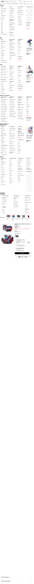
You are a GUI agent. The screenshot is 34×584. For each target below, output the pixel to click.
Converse (19, 72)
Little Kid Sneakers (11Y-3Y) (20, 107)
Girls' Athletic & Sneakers (20, 100)
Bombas (19, 146)
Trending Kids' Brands (20, 67)
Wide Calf (28, 25)
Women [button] (1, 3)
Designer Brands (20, 158)
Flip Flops (10, 15)
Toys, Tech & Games (12, 148)
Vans (10, 183)
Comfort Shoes (3, 15)
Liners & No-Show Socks (3, 152)
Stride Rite (19, 82)
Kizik (10, 168)
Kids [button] (5, 3)
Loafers (2, 23)
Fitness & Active (11, 136)
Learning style (29, 48)
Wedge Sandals (11, 17)
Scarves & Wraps (11, 141)
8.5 (27, 15)
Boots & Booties (3, 10)
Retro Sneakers (3, 113)
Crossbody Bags (3, 133)
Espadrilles (2, 18)
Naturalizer (2, 177)
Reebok (27, 111)
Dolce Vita (2, 167)
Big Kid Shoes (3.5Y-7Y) (4, 75)
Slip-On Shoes (11, 77)
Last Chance (27, 212)
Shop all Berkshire (17, 226)
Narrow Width (28, 22)
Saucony (10, 178)
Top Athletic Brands (12, 158)
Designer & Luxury (12, 133)
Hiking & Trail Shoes (4, 106)
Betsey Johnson (3, 162)
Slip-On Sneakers (11, 28)
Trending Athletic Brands (29, 97)
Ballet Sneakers (3, 101)
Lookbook (27, 3)
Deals (26, 210)
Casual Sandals (11, 8)
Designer (19, 16)
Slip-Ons (2, 58)
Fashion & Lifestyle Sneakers (12, 24)
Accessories (20, 56)
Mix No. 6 (27, 166)
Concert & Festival (20, 14)
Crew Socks (2, 150)
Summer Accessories (20, 129)
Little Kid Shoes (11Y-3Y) (4, 72)
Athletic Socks (3, 146)
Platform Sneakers (3, 111)
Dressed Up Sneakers (12, 53)
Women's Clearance (5, 195)
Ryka (10, 176)
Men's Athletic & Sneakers (12, 97)
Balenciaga (19, 161)
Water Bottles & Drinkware (11, 152)
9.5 (31, 15)
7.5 (29, 13)
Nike (18, 52)
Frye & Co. (2, 172)
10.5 (29, 17)
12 (29, 19)
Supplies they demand (29, 75)
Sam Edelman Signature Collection (29, 169)
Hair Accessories (11, 138)
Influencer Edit (20, 21)
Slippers (2, 30)
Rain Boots (2, 55)
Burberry (19, 165)
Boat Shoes (2, 43)
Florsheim (19, 50)
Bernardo (19, 163)
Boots (2, 45)
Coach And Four (28, 161)
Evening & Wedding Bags (4, 135)
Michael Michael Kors (21, 175)
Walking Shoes (11, 29)
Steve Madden (3, 181)
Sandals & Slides (16, 206)
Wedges (2, 32)
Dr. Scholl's (2, 169)
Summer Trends (20, 24)
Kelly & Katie (28, 165)
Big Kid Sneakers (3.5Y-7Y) (20, 110)
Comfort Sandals (11, 10)
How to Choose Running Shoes (28, 118)
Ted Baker (19, 180)
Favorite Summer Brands (4, 159)
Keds (10, 166)
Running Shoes (11, 26)
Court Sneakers (11, 22)
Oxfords (10, 58)
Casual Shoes (3, 11)
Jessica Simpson (3, 174)
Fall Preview (19, 17)
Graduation (19, 19)
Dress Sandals (11, 11)
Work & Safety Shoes (4, 34)
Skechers (19, 80)
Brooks (19, 45)
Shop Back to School (28, 54)
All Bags (2, 126)
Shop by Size (3, 66)
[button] (30, 253)
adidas (19, 42)
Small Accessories (12, 145)
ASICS (27, 101)
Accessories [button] (21, 3)
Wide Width (28, 24)
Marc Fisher (2, 176)
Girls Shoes (11, 66)
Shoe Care (10, 143)
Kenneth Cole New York (20, 171)
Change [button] (23, 250)
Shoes (2, 6)
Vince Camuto (3, 184)
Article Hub (19, 8)
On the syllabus (29, 135)
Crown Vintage (28, 163)
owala (19, 153)
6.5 (31, 11)
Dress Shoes (2, 17)
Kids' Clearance (27, 195)
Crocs (19, 48)
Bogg (18, 144)
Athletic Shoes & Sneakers (12, 20)
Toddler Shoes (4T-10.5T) (3, 70)
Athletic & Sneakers (4, 8)
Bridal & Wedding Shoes (20, 12)
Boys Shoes (11, 79)
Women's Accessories (20, 131)
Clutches (2, 131)
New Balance (20, 75)
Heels (2, 22)
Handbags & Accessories (4, 207)
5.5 (27, 11)
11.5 (27, 19)
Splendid (19, 178)
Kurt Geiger (19, 173)
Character (2, 84)
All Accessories (11, 126)
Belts (10, 131)
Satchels (2, 139)
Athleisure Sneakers (4, 99)
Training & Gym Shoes (4, 118)
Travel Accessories (12, 150)
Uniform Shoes (3, 93)
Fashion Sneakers (3, 104)
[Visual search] (20, 1)
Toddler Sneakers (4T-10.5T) (21, 105)
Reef (18, 53)
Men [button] (3, 3)
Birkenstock (19, 43)
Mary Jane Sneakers (4, 109)
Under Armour (11, 182)
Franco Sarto (3, 171)
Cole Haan (19, 47)
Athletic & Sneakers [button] (10, 3)
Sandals (10, 6)
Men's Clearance (16, 195)
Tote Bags (2, 142)
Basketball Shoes (11, 101)
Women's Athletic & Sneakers (4, 97)
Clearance (28, 28)
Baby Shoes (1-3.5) (3, 67)
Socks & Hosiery (11, 35)
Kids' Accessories (21, 135)
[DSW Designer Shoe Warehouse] (3, 1)
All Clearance (27, 209)
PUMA (27, 109)
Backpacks (2, 128)
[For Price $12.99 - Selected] (17, 236)
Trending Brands (20, 139)
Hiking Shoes (3, 53)
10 (27, 17)
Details (16, 229)
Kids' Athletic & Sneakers (20, 97)
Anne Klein (2, 160)
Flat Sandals (11, 13)
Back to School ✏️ (16, 3)
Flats (1, 20)
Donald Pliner (20, 166)
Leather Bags (3, 137)
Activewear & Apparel (12, 128)
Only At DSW (28, 158)
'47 (18, 141)
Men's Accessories (21, 133)
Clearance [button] (31, 3)
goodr (19, 148)
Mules (2, 25)
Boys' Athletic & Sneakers (20, 102)
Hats (10, 140)
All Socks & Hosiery (4, 145)
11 (31, 17)
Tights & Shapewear (4, 154)
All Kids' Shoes (3, 79)
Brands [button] (25, 3)
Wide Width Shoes (3, 60)
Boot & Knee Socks (4, 148)
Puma (19, 78)
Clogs (2, 13)
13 (31, 19)
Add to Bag (22, 253)
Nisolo (19, 176)
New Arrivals (20, 58)
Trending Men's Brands (20, 40)
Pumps (2, 27)
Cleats (2, 86)
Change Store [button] (29, 242)
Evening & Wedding (12, 135)
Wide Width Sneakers (4, 121)
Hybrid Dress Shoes (12, 55)
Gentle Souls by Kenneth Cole (20, 169)
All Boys (26, 204)
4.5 (29, 8)
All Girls (26, 206)
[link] (8, 218)
